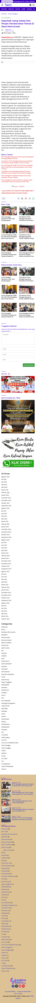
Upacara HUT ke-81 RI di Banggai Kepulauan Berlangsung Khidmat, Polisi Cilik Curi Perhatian (22, 818)
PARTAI (3, 716)
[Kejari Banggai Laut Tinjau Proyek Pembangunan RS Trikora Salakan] (6, 793)
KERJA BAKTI (29, 191)
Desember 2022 (6, 592)
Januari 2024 (5, 558)
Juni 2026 (4, 482)
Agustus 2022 (5, 603)
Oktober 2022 (5, 598)
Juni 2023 (4, 577)
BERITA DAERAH (6, 643)
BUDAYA (4, 653)
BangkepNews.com (7, 37)
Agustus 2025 (5, 508)
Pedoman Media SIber (24, 991)
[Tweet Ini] (22, 198)
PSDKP (3, 751)
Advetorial (4, 627)
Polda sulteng (5, 737)
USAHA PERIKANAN (7, 766)
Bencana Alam (5, 637)
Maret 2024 (4, 553)
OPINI (3, 714)
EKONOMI (4, 669)
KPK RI (3, 695)
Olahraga (4, 711)
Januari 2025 (5, 527)
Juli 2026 (3, 479)
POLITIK (3, 740)
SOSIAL (3, 756)
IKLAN (3, 677)
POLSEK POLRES (21, 193)
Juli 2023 (3, 574)
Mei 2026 (4, 484)
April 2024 (4, 550)
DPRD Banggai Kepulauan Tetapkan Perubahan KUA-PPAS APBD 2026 (23, 785)
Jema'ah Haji (5, 679)
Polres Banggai (5, 745)
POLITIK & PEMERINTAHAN (9, 743)
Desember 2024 (6, 529)
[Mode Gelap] (30, 4)
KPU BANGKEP (5, 701)
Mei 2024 (4, 548)
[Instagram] (19, 986)
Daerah (4, 191)
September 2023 (6, 569)
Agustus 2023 (5, 571)
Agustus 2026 (5, 477)
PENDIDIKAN (5, 724)
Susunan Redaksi (10, 991)
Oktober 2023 (5, 566)
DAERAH (4, 656)
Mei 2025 (4, 516)
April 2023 (4, 582)
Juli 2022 (3, 606)
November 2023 (6, 563)
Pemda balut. (5, 719)
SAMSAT (4, 753)
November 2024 (6, 532)
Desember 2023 (6, 561)
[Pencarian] (33, 4)
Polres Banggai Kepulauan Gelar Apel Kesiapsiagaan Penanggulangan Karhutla (17, 157)
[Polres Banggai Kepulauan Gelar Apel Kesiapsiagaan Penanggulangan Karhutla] (9, 210)
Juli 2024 (3, 542)
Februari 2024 (5, 555)
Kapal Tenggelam (6, 682)
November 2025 (6, 500)
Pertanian (4, 729)
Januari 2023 (5, 590)
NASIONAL (4, 708)
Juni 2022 (4, 608)
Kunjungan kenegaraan (8, 703)
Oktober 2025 (5, 503)
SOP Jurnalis (18, 993)
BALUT (3, 629)
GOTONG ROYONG (18, 191)
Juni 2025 (4, 513)
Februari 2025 (5, 524)
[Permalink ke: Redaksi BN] (2, 30)
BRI (2, 650)
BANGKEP (4, 635)
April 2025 (4, 519)
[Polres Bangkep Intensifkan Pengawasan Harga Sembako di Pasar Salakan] (9, 246)
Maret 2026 (4, 490)
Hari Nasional (5, 671)
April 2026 (4, 487)
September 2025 (6, 506)
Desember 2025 (6, 498)
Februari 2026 (5, 492)
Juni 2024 (4, 545)
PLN (2, 732)
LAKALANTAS (5, 706)
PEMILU (3, 722)
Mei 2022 (4, 611)
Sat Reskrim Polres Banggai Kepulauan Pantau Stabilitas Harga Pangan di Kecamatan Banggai (16, 172)
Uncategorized (5, 764)
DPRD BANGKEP (6, 664)
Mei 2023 (4, 579)
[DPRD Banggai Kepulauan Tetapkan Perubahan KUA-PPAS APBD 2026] (6, 785)
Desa (3, 658)
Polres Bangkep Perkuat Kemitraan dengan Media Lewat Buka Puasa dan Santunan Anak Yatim (16, 180)
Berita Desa (4, 645)
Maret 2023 (4, 585)
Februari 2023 (5, 587)
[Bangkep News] (8, 4)
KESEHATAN (5, 690)
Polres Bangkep (6, 18)
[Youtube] (23, 986)
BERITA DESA (5, 648)
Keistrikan (4, 687)
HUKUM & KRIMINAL (7, 674)
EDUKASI (4, 666)
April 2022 (4, 613)
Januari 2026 (5, 495)
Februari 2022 (5, 619)
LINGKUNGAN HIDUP (8, 193)
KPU (2, 698)
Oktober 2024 (5, 534)
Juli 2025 (3, 511)
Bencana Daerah (6, 640)
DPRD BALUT (5, 661)
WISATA (3, 769)
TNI (2, 761)
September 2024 (6, 537)
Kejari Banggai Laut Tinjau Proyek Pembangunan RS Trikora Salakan (22, 793)
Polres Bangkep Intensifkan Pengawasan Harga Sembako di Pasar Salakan (16, 176)
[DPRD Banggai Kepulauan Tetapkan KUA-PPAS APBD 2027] (6, 810)
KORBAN (4, 693)
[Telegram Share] (29, 198)
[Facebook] (13, 986)
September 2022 (6, 600)
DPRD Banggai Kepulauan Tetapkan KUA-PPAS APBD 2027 (23, 810)
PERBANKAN (5, 727)
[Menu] (2, 4)
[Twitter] (16, 986)
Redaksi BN (8, 29)
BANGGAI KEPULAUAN (8, 632)
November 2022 (6, 595)
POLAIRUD (4, 735)
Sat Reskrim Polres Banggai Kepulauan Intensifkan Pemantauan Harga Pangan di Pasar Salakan (16, 162)
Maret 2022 (4, 616)
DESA (9, 191)
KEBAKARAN (5, 685)
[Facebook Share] (18, 198)
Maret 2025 (4, 521)
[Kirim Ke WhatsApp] (33, 198)
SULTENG (4, 758)
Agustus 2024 (5, 540)
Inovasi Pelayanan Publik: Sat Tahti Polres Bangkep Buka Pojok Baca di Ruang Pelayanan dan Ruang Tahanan (17, 167)
